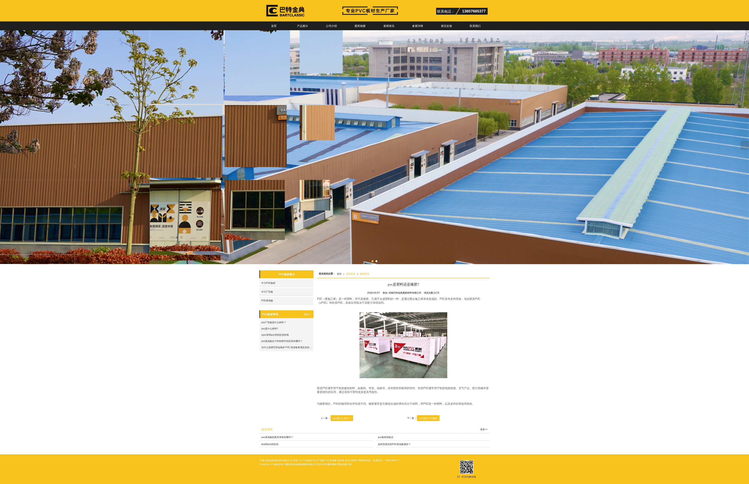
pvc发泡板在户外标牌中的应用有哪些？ (282, 340)
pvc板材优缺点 (385, 437)
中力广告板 (267, 291)
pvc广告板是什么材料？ (273, 322)
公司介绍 (331, 26)
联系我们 (475, 26)
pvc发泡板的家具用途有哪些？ (277, 437)
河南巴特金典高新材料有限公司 (300, 464)
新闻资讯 (388, 26)
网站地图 (342, 464)
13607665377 (392, 460)
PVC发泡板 (267, 300)
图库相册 (360, 26)
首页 (274, 26)
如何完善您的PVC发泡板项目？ (394, 444)
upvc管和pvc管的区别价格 (275, 334)
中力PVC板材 (268, 282)
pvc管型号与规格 (428, 418)
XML (349, 464)
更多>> (307, 314)
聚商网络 (332, 464)
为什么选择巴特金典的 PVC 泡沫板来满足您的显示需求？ (287, 347)
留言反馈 (446, 26)
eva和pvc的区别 (269, 444)
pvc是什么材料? (269, 328)
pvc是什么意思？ (342, 418)
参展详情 (417, 26)
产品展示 (302, 26)
